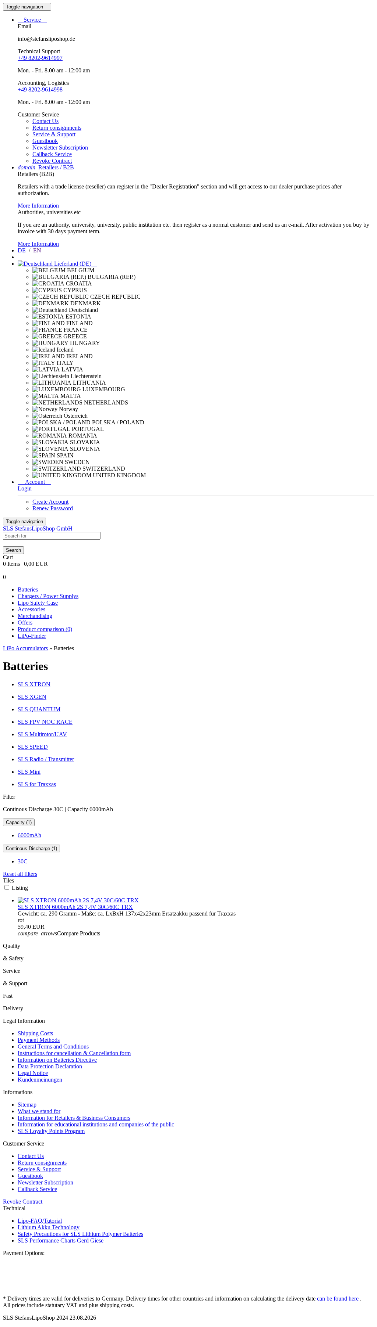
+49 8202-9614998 (40, 89)
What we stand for (39, 1111)
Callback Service (52, 154)
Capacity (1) (19, 822)
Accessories (31, 609)
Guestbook (45, 141)
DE (22, 250)
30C (23, 861)
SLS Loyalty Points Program (51, 1131)
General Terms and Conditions (53, 1046)
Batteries (28, 589)
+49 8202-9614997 (40, 58)
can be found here (338, 1298)
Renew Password (52, 508)
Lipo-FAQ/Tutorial (40, 1221)
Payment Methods (39, 1040)
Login (25, 488)
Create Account (50, 502)
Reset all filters (20, 874)
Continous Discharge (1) (31, 848)
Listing (20, 888)
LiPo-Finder (32, 636)
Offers (25, 622)
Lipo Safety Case (38, 603)
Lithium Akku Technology (49, 1227)
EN (37, 250)
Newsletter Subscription (60, 147)
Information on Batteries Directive (57, 1060)
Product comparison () (45, 629)
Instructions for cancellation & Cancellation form (74, 1053)
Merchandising (35, 616)
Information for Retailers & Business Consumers (74, 1118)
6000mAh (29, 835)
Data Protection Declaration (50, 1066)
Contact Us (45, 121)
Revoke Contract (52, 161)
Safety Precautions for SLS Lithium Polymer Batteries (80, 1234)
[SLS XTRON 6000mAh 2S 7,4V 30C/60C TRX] (78, 900)
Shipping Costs (35, 1033)
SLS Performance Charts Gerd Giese (60, 1240)
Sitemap (27, 1104)
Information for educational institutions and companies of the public (96, 1124)
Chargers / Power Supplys (48, 596)
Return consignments (56, 128)
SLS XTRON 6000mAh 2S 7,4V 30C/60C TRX (75, 907)
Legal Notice (33, 1073)
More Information (38, 205)
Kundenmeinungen (40, 1079)
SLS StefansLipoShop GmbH (38, 528)
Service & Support (53, 134)
